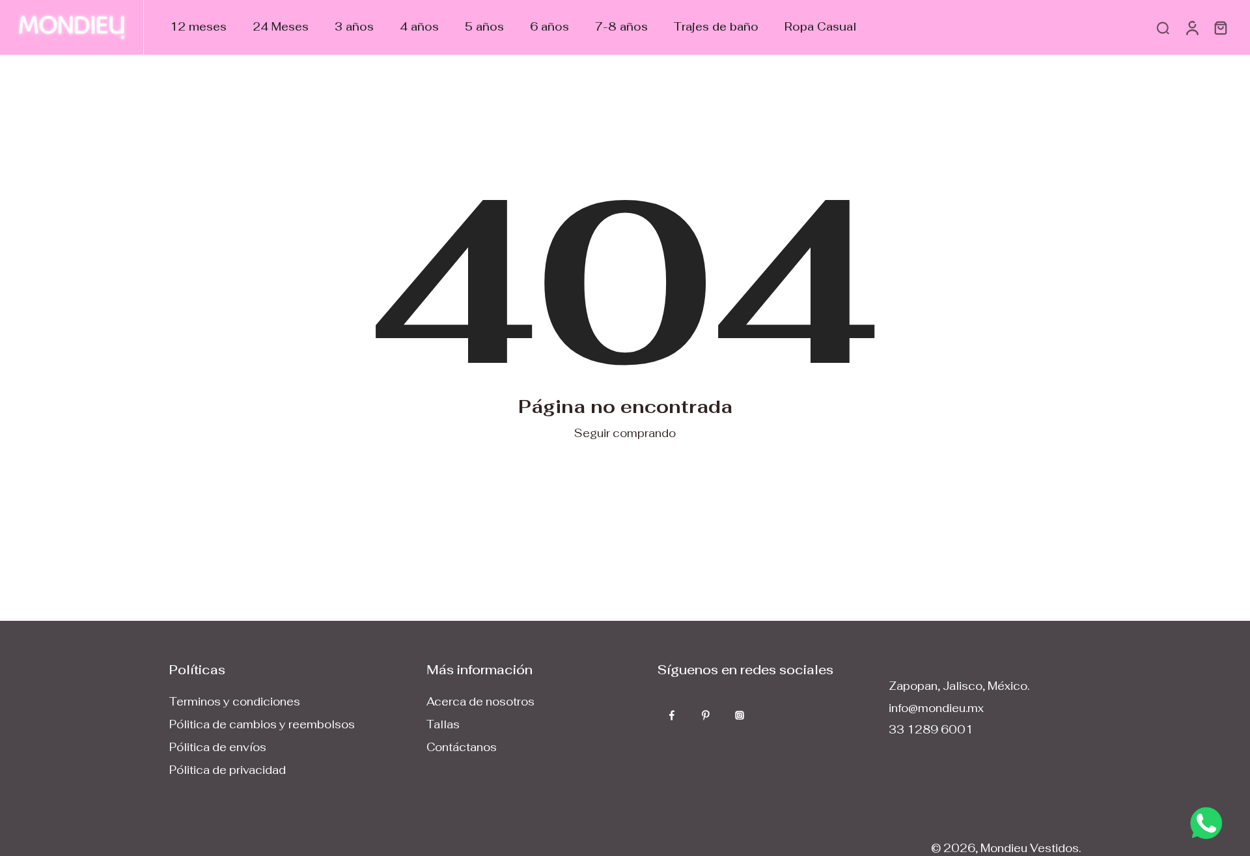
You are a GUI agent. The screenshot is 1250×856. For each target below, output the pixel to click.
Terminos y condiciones (234, 701)
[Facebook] (672, 715)
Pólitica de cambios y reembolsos (262, 724)
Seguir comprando (625, 433)
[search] (1162, 27)
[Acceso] (1191, 27)
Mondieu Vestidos (1029, 848)
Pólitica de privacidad (227, 770)
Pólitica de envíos (217, 747)
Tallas (443, 724)
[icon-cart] (1220, 27)
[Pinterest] (705, 715)
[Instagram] (739, 715)
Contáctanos (461, 747)
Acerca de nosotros (480, 701)
